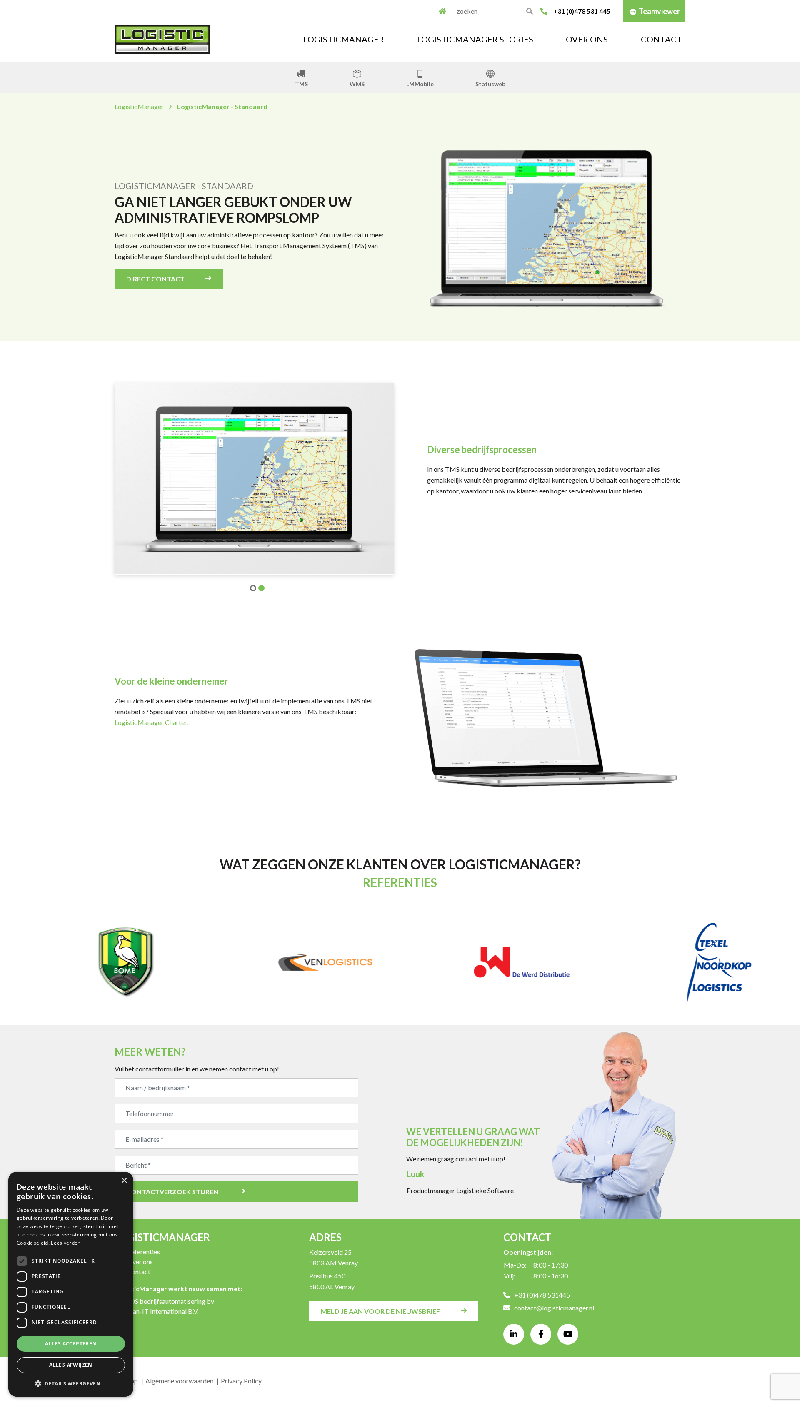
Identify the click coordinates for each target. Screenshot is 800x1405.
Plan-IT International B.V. (162, 1311)
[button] (71, 1383)
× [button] (124, 1181)
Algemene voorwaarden (179, 1381)
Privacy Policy (241, 1381)
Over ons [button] (587, 39)
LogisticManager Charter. (151, 722)
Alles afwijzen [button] (70, 1364)
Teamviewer (659, 11)
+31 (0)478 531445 (542, 1295)
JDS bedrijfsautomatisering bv (170, 1301)
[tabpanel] (254, 479)
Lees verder (65, 1242)
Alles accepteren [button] (70, 1343)
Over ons (140, 1261)
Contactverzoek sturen (172, 1192)
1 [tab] (250, 585)
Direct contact (155, 279)
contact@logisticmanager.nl (554, 1308)
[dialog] (70, 1284)
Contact (661, 39)
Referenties (143, 1252)
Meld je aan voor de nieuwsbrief (380, 1311)
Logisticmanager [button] (343, 39)
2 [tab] (258, 585)
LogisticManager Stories (475, 39)
